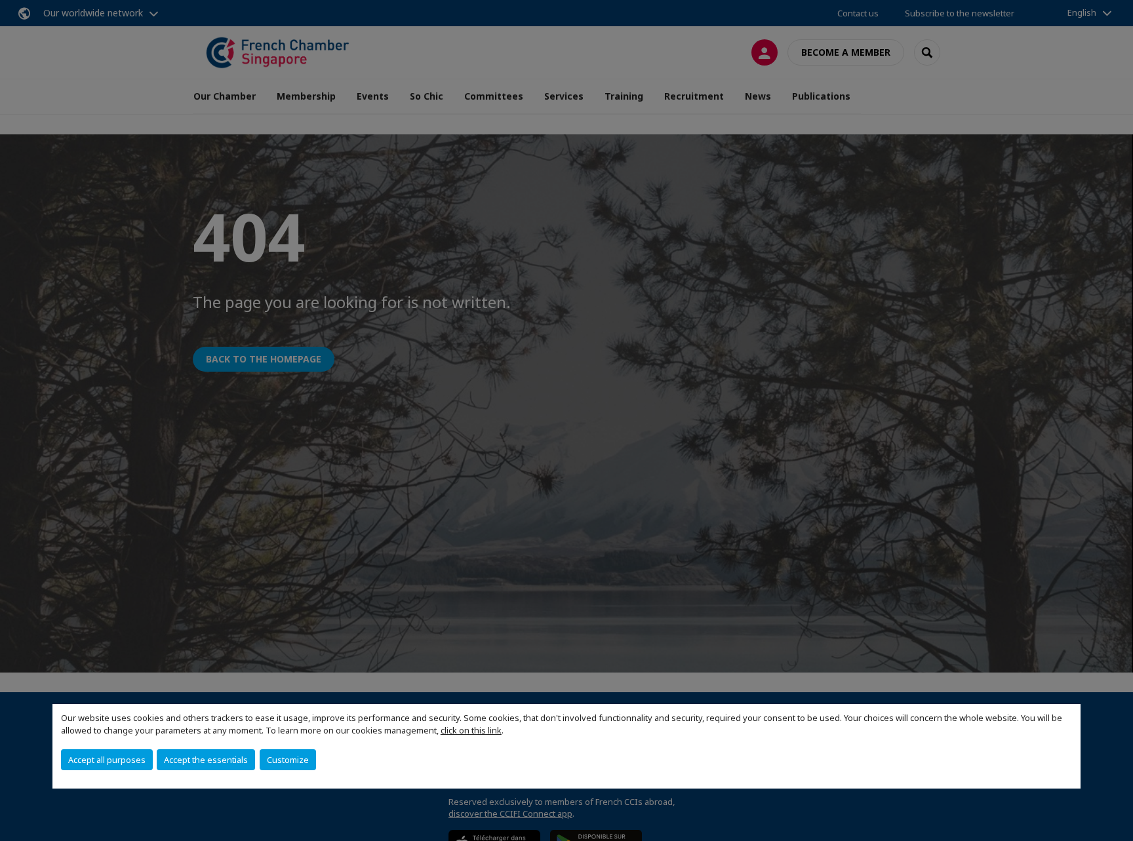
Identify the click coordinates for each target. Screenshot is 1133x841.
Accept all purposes (107, 760)
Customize (288, 760)
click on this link (471, 730)
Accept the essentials (206, 760)
